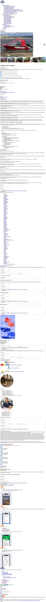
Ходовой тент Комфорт (7, 20)
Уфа (4, 255)
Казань (5, 212)
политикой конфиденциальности (11, 190)
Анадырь (5, 194)
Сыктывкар (6, 248)
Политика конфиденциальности (7, 573)
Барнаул (5, 197)
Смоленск (5, 247)
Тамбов (5, 249)
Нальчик (5, 227)
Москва (5, 225)
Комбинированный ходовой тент (9, 7)
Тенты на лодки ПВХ (5, 5)
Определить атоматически (4, 265)
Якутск (5, 262)
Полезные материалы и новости (9, 26)
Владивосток (6, 201)
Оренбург (5, 233)
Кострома (5, 216)
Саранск (5, 245)
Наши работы (4, 583)
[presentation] (1, 63)
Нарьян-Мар (6, 228)
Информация (4, 24)
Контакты (3, 28)
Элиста (5, 260)
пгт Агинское (6, 234)
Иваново (5, 209)
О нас (3, 4)
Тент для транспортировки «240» (9, 16)
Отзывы (5, 27)
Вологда (5, 204)
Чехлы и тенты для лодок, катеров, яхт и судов (9, 14)
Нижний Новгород (7, 229)
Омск (5, 231)
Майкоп (5, 223)
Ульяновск (5, 254)
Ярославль (5, 263)
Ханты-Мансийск (6, 256)
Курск (5, 220)
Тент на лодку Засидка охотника (9, 13)
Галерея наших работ (7, 25)
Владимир (5, 202)
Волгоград (5, 203)
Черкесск (5, 259)
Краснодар (5, 217)
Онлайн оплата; (4, 528)
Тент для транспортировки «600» (9, 17)
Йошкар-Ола (6, 211)
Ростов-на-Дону (6, 241)
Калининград (6, 213)
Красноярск (6, 218)
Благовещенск (6, 199)
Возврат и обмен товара (5, 580)
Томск (5, 251)
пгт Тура (5, 235)
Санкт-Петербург (6, 244)
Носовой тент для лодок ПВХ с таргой (10, 11)
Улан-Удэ (5, 253)
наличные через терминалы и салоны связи (17, 371)
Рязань (5, 242)
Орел (5, 232)
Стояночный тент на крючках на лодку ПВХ (11, 12)
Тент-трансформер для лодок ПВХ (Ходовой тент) (11, 9)
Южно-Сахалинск (6, 261)
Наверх (1, 598)
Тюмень (5, 252)
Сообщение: (2, 86)
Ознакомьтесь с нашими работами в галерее (8, 92)
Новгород (5, 230)
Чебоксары (5, 257)
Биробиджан (6, 198)
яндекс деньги (13, 362)
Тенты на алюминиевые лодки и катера (10, 577)
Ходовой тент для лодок (7, 18)
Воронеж (5, 205)
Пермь (5, 238)
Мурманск (5, 226)
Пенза (5, 237)
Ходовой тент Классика (7, 19)
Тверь (5, 250)
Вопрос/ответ (4, 582)
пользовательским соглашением (22, 190)
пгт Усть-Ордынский (7, 236)
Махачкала (5, 224)
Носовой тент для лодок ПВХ (8, 8)
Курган (5, 219)
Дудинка (5, 207)
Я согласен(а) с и (14, 190)
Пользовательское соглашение (6, 574)
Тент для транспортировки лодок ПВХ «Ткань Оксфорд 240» (13, 10)
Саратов (5, 246)
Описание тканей (5, 581)
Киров (5, 215)
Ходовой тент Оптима (7, 21)
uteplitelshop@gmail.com (4, 442)
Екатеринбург (6, 208)
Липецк (5, 222)
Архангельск (6, 195)
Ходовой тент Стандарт (7, 22)
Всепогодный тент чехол (8, 15)
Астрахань (5, 196)
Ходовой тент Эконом (7, 23)
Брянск (5, 200)
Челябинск (5, 258)
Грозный (5, 206)
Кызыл (5, 221)
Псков (5, 240)
